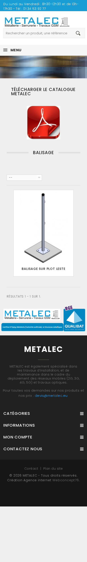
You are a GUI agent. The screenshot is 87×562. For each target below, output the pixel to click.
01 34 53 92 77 (34, 8)
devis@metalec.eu (51, 395)
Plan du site (53, 468)
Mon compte (17, 437)
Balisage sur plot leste (43, 269)
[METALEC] (43, 19)
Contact (31, 468)
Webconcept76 (65, 480)
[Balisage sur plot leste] (43, 227)
